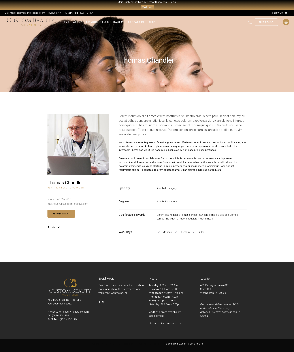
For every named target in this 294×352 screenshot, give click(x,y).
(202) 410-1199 (59, 13)
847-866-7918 (63, 199)
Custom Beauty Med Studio (184, 344)
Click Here (147, 7)
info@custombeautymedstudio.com (27, 13)
